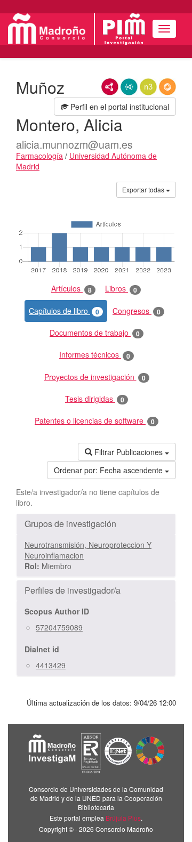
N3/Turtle (148, 86)
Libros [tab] (121, 288)
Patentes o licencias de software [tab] (95, 420)
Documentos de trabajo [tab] (95, 332)
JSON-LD (129, 86)
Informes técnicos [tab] (94, 354)
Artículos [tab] (71, 288)
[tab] (96, 524)
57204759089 (59, 627)
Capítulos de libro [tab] (64, 311)
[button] (96, 524)
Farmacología (39, 155)
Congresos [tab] (137, 311)
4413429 (51, 665)
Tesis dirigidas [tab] (94, 398)
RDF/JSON (167, 86)
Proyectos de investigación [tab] (95, 377)
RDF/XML (109, 86)
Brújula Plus (123, 817)
